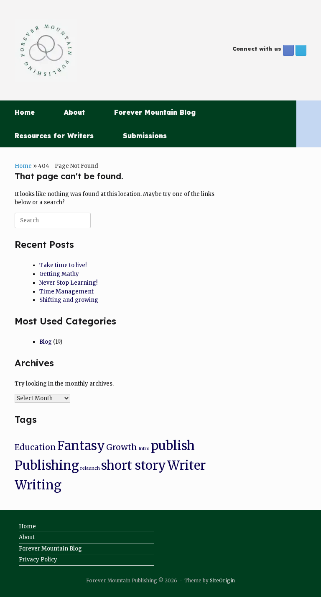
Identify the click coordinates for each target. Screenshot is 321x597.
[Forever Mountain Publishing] (46, 50)
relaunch (90, 468)
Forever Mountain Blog (155, 112)
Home (25, 112)
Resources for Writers (54, 135)
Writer (186, 465)
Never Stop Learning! (68, 282)
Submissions (145, 135)
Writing (38, 485)
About (74, 112)
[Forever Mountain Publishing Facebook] (288, 50)
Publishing (47, 465)
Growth (121, 447)
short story (133, 465)
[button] (308, 123)
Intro (144, 448)
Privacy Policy (38, 559)
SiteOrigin (222, 581)
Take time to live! (63, 265)
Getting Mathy (59, 274)
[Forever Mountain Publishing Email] (301, 50)
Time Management (66, 291)
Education (35, 447)
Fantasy (81, 445)
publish (173, 445)
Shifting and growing (68, 300)
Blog (45, 341)
